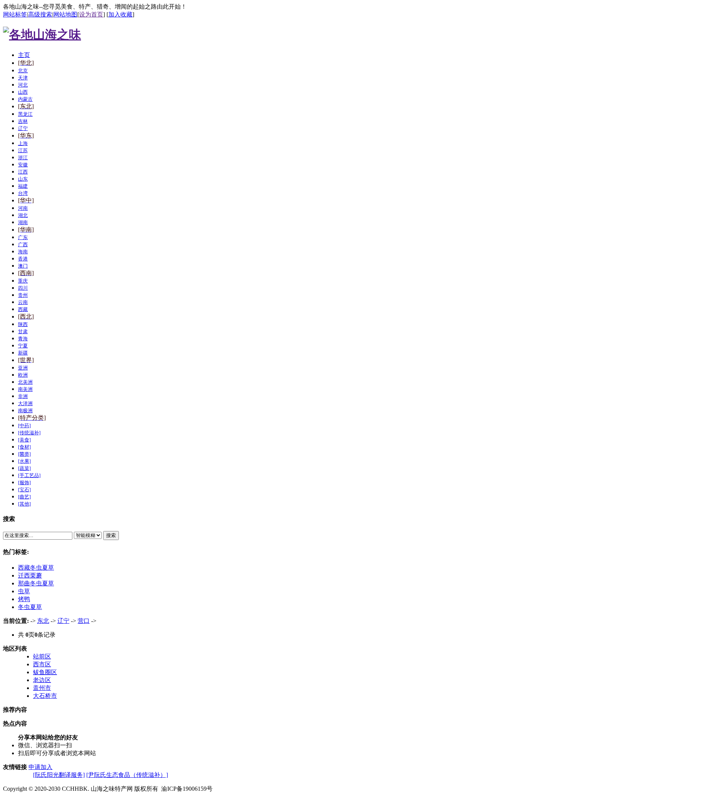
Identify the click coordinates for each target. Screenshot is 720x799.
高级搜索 (40, 14)
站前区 (42, 656)
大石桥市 (45, 696)
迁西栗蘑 (30, 575)
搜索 (111, 535)
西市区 (42, 664)
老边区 (42, 680)
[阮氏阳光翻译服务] (59, 775)
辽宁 (63, 621)
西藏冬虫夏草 (36, 567)
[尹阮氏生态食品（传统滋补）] (127, 775)
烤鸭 (24, 599)
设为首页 (91, 14)
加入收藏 (120, 14)
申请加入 (40, 767)
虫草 (24, 591)
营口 (84, 621)
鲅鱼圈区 (45, 672)
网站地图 (65, 14)
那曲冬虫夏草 (36, 583)
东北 (43, 621)
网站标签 (15, 14)
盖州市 (42, 688)
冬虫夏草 (30, 607)
